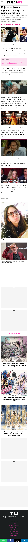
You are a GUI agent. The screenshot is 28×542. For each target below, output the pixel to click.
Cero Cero (14, 537)
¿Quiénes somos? (14, 521)
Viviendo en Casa (14, 531)
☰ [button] (2, 2)
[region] (12, 274)
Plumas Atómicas (14, 535)
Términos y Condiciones (14, 525)
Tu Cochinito (14, 529)
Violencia (4, 198)
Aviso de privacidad (14, 527)
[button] (3, 540)
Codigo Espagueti (14, 533)
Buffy (2, 24)
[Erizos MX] (14, 2)
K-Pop (14, 361)
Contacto (14, 523)
